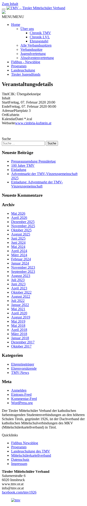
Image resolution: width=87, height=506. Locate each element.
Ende (6, 106)
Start (5, 102)
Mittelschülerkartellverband (31, 455)
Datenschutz (20, 459)
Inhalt (6, 98)
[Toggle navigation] (4, 9)
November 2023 (23, 267)
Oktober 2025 (21, 230)
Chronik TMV (40, 33)
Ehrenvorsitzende (24, 368)
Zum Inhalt (10, 4)
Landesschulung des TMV (30, 451)
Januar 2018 (20, 338)
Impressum (19, 464)
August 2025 (20, 234)
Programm (18, 66)
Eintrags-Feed (21, 394)
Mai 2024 (18, 247)
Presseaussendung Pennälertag (33, 161)
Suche (6, 139)
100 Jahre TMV (23, 165)
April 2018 (19, 330)
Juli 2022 (18, 301)
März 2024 (19, 255)
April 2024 (19, 251)
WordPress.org (22, 403)
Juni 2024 (18, 242)
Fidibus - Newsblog (25, 62)
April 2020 (19, 313)
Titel (5, 94)
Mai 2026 (18, 213)
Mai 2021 (18, 309)
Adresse (8, 111)
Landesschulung (23, 70)
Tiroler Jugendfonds (25, 74)
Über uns (27, 29)
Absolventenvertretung (37, 58)
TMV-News (20, 373)
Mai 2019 (18, 321)
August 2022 (20, 296)
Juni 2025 (18, 238)
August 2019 (20, 317)
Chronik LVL (40, 37)
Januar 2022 (20, 305)
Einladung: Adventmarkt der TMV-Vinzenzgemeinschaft (37, 184)
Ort (4, 115)
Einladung (18, 170)
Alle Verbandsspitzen (36, 45)
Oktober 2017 (21, 346)
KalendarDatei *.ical (17, 119)
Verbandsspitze (31, 49)
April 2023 (19, 288)
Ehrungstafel (39, 41)
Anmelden (18, 390)
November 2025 (23, 226)
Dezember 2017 (23, 342)
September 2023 (23, 272)
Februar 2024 (21, 259)
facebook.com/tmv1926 (19, 492)
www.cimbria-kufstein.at (33, 123)
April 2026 (19, 218)
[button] (13, 17)
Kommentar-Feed (24, 399)
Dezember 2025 (23, 222)
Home (15, 25)
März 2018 (19, 334)
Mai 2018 (18, 325)
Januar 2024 (20, 263)
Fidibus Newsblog (24, 443)
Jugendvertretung (33, 54)
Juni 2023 (18, 284)
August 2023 (20, 276)
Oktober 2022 (21, 292)
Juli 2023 (18, 280)
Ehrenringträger (22, 364)
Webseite (8, 123)
